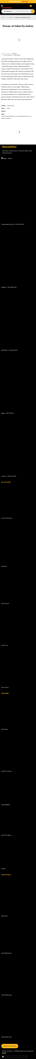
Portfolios (10, 17)
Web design (16, 55)
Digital (14, 53)
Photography (8, 55)
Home (3, 17)
